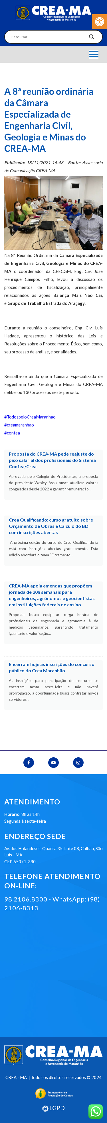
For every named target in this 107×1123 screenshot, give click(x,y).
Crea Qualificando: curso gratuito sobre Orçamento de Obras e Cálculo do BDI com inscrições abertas (51, 526)
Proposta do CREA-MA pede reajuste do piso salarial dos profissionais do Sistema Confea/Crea (52, 460)
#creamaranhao (19, 424)
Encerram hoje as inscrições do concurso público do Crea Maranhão (51, 667)
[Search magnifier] (91, 38)
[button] (99, 21)
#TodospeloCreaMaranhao (30, 416)
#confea (12, 432)
